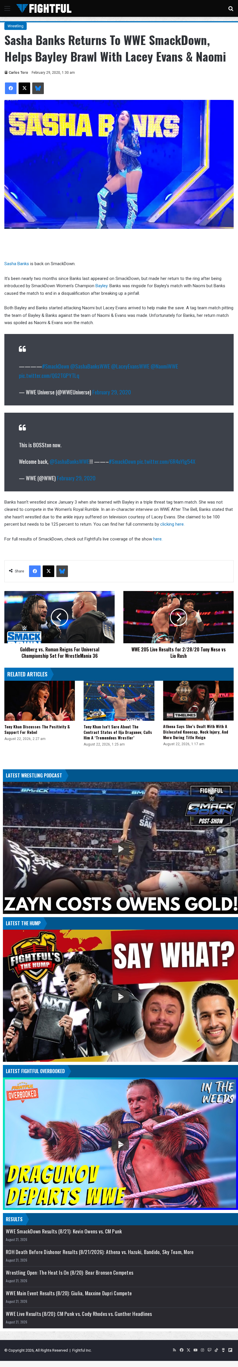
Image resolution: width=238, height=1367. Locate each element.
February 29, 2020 (111, 392)
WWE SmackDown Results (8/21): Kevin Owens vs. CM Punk (64, 1231)
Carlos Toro (18, 73)
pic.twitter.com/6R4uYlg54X (166, 461)
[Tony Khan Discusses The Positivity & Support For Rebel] (39, 701)
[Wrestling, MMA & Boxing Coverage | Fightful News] (43, 8)
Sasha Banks (16, 263)
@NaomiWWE (164, 366)
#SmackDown (55, 366)
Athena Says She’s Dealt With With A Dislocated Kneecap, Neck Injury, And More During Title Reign (195, 731)
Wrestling (16, 26)
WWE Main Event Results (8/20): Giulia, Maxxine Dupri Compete (69, 1293)
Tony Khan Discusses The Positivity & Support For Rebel (37, 729)
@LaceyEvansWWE (130, 366)
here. (158, 539)
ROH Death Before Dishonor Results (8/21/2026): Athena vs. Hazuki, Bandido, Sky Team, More (100, 1252)
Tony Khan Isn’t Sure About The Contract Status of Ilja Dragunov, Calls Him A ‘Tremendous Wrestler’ (118, 732)
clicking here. (172, 524)
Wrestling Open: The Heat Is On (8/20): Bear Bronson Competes (69, 1272)
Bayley (101, 285)
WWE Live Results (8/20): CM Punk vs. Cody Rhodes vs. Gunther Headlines (79, 1314)
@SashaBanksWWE (90, 366)
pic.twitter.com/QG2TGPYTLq (49, 375)
